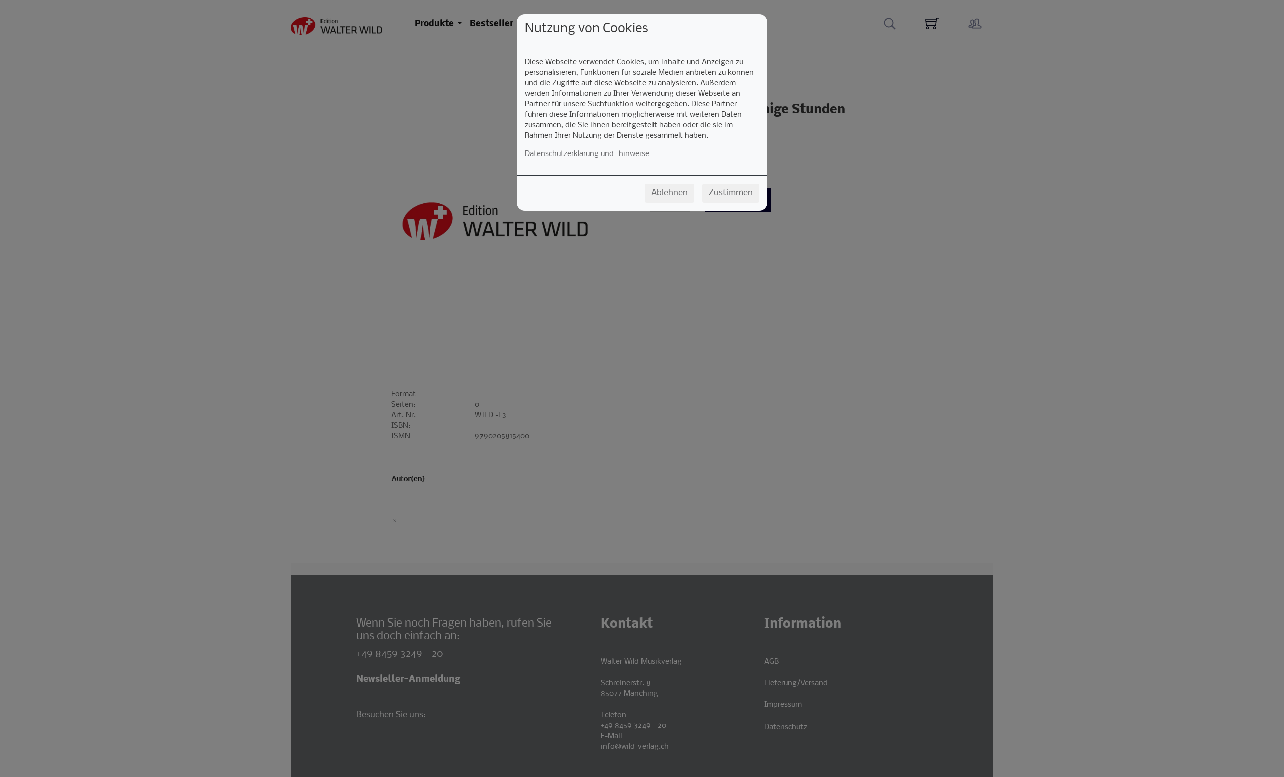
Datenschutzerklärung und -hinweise (587, 154)
